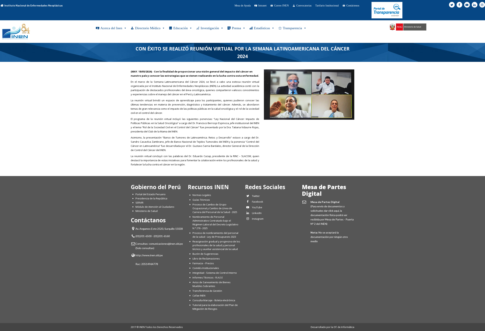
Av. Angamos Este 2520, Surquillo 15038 (159, 228)
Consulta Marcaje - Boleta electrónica (213, 300)
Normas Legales (201, 195)
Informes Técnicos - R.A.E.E (207, 277)
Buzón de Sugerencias (205, 254)
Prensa (236, 28)
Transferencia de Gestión (207, 290)
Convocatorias (303, 5)
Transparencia (292, 28)
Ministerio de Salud (146, 211)
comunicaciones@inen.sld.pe (166, 243)
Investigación (210, 28)
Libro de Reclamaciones (206, 258)
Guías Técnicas (201, 199)
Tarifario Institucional (327, 5)
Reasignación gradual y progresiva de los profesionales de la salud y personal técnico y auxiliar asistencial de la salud (216, 245)
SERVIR (139, 202)
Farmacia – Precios (203, 263)
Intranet (262, 5)
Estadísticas (262, 28)
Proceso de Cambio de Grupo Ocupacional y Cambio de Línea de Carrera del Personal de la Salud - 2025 (214, 208)
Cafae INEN (198, 295)
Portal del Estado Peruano (150, 194)
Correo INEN (281, 5)
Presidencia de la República (151, 198)
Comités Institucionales (205, 268)
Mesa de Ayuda (243, 5)
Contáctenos (352, 5)
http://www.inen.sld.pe (149, 255)
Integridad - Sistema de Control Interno (214, 272)
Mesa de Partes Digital (324, 190)
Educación (180, 28)
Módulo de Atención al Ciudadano (154, 206)
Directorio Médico (147, 28)
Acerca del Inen (111, 28)
